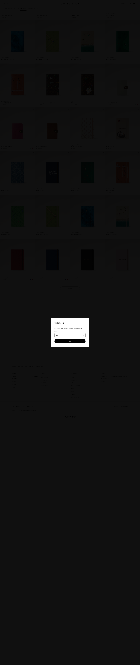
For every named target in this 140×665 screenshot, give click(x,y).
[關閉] (85, 322)
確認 (70, 341)
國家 (55, 332)
